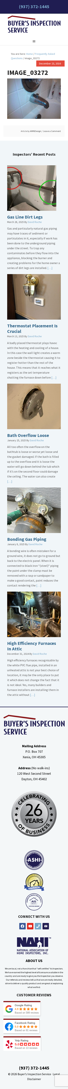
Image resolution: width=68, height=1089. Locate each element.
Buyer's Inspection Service (34, 25)
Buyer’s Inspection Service (34, 1074)
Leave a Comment (52, 131)
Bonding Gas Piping (26, 539)
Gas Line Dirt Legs (25, 217)
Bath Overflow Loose (28, 435)
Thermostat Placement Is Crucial (32, 328)
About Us (34, 960)
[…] (50, 268)
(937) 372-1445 (34, 6)
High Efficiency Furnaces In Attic (31, 646)
